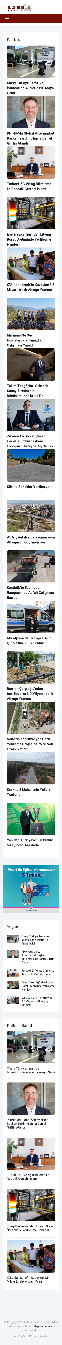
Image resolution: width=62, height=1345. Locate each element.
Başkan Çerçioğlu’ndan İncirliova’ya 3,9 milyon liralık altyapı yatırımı (30, 693)
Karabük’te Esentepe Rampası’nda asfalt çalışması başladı (30, 592)
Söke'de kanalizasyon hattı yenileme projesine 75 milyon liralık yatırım (30, 744)
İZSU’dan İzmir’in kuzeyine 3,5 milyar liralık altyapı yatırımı (30, 287)
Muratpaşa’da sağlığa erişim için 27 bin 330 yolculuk (29, 641)
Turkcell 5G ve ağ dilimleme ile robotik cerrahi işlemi (29, 186)
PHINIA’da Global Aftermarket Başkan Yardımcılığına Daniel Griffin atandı (30, 138)
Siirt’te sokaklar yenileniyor (29, 486)
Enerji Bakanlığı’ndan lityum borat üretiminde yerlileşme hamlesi (29, 239)
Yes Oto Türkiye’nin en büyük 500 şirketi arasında (30, 843)
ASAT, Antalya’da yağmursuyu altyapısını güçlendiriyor (31, 540)
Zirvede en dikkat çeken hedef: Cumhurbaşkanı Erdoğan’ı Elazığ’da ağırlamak (30, 441)
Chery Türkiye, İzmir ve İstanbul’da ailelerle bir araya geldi (30, 88)
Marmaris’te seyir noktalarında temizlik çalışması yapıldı (24, 340)
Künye (32, 1336)
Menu (8, 18)
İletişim (44, 1336)
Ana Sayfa (19, 1336)
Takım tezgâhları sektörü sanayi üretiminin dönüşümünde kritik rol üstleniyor (27, 393)
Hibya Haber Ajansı (44, 1326)
